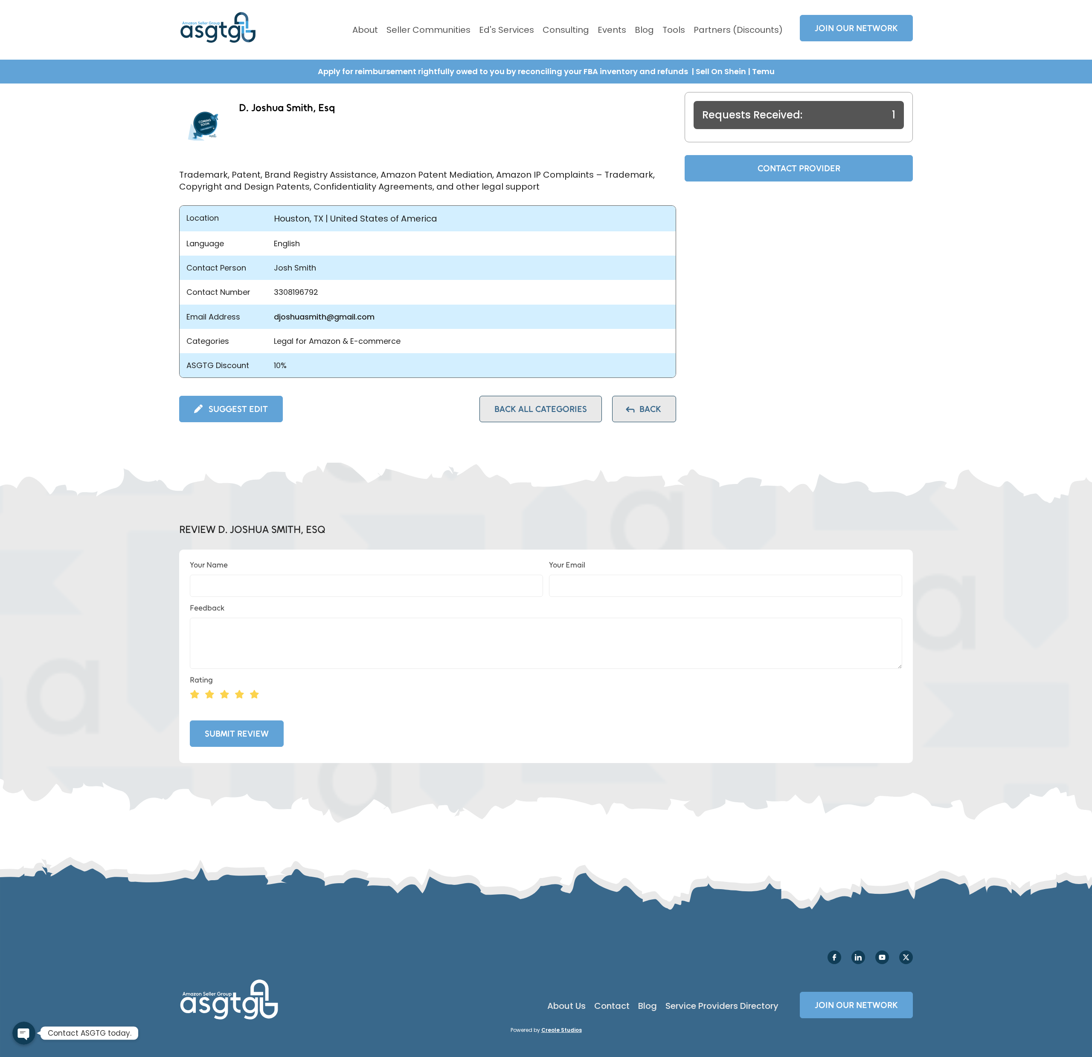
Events (612, 30)
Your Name (209, 565)
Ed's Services (506, 30)
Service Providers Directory (721, 1006)
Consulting (566, 30)
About (365, 30)
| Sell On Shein (719, 71)
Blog (644, 30)
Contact (612, 1006)
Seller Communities (428, 30)
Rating (201, 680)
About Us (566, 1006)
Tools (673, 30)
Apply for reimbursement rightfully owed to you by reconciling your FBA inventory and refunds (504, 71)
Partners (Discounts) (738, 30)
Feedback (207, 608)
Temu (763, 71)
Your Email (567, 565)
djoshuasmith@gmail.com (324, 316)
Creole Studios (561, 1030)
